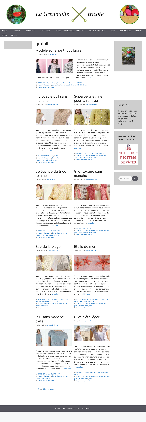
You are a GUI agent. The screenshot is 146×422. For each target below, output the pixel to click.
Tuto (81, 301)
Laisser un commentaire (46, 87)
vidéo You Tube (89, 301)
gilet (108, 230)
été (53, 158)
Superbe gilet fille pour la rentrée (88, 98)
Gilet (96, 153)
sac (51, 301)
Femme (59, 83)
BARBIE (4, 35)
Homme (65, 83)
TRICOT (17, 31)
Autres (48, 299)
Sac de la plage (48, 246)
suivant (52, 389)
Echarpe (48, 83)
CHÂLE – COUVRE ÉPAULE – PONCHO (69, 31)
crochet (40, 85)
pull (51, 235)
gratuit (67, 85)
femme (62, 85)
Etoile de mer (84, 246)
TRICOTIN (138, 31)
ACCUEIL (5, 31)
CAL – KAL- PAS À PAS (97, 31)
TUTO (113, 31)
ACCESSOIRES (45, 31)
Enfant (54, 83)
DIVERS (14, 35)
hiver (72, 85)
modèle (76, 85)
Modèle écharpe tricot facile (59, 50)
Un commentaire (43, 308)
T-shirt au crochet (103, 372)
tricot (82, 85)
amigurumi (87, 299)
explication (55, 85)
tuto (86, 85)
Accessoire (41, 299)
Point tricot (72, 83)
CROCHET (29, 31)
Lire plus (91, 78)
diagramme (47, 85)
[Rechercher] (135, 178)
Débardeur (41, 156)
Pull (52, 156)
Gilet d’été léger (87, 317)
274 (45, 389)
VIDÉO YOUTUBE (125, 31)
